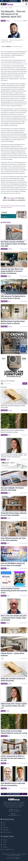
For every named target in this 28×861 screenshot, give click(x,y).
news (9, 301)
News (6, 7)
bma (6, 207)
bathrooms (10, 207)
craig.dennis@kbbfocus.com (14, 815)
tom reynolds (12, 206)
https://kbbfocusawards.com (14, 811)
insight (3, 20)
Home (2, 7)
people (8, 788)
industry (4, 543)
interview (4, 276)
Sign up (24, 383)
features (7, 20)
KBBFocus (25, 20)
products (10, 249)
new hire (4, 788)
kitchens (4, 518)
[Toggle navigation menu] (26, 4)
